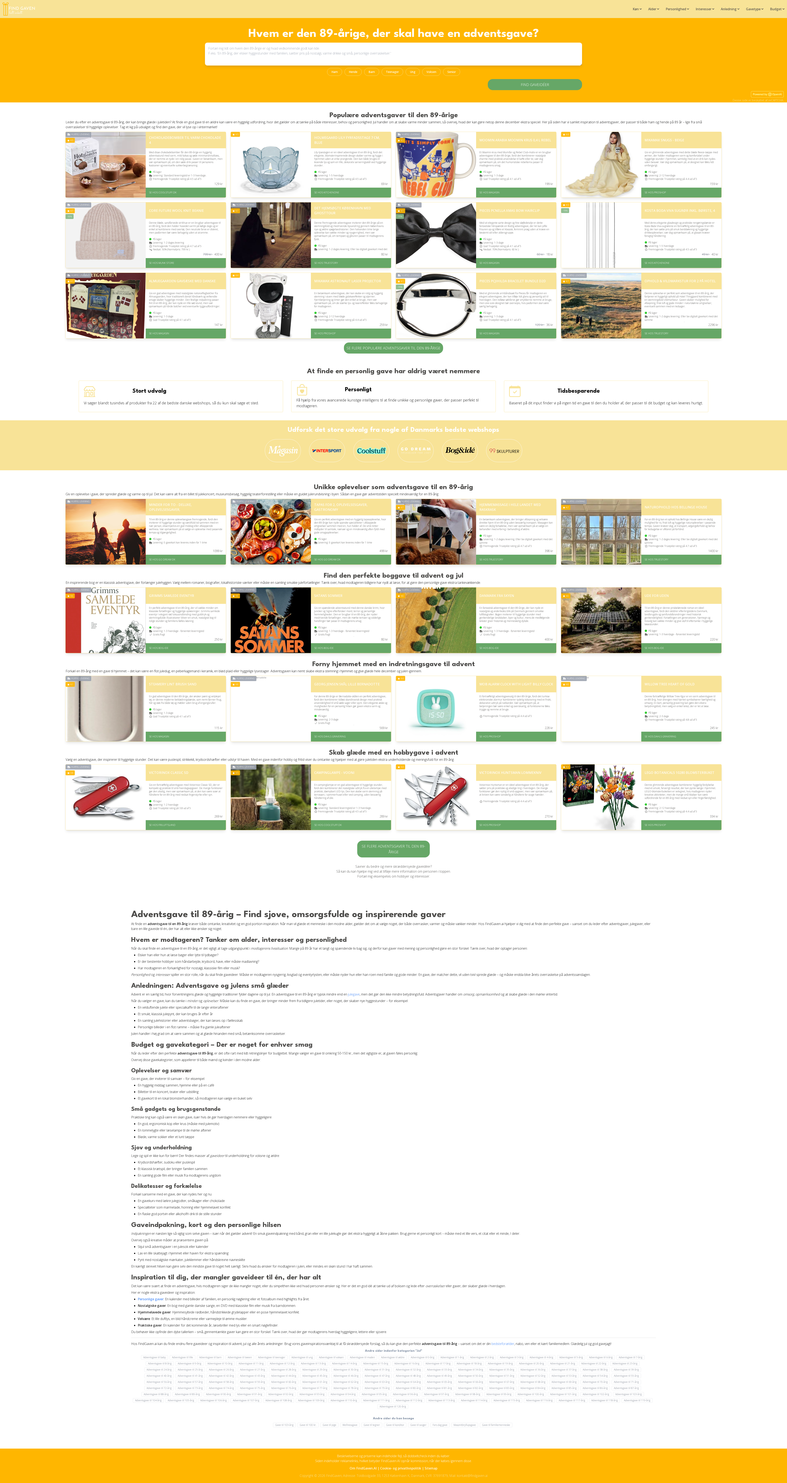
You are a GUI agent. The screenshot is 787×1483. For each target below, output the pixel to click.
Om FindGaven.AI (363, 1468)
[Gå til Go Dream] (416, 450)
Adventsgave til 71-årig (626, 1382)
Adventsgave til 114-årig (474, 1400)
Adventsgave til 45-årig (314, 1376)
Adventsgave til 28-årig (283, 1369)
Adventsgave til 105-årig (181, 1400)
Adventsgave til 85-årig (564, 1388)
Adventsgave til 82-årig (470, 1388)
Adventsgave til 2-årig (482, 1357)
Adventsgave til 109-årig (311, 1400)
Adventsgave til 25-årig (190, 1369)
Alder (652, 9)
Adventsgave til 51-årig (501, 1376)
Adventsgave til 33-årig (439, 1369)
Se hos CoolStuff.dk (162, 192)
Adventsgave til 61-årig (314, 1382)
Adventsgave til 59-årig (252, 1382)
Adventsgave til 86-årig (595, 1388)
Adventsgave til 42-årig (221, 1376)
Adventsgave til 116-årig (539, 1400)
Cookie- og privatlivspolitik (400, 1468)
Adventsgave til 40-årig (159, 1376)
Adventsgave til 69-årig (564, 1382)
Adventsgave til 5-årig (571, 1357)
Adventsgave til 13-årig (313, 1363)
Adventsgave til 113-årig (441, 1400)
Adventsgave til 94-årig (343, 1394)
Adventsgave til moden (362, 1357)
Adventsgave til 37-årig (564, 1369)
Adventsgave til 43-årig (252, 1376)
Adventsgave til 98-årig (467, 1394)
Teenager (392, 72)
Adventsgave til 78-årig (345, 1388)
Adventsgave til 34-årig (470, 1369)
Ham (334, 72)
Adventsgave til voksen (331, 1357)
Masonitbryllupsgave (465, 1425)
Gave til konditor (395, 1425)
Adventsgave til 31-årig (377, 1369)
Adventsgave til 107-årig (246, 1400)
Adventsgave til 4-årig (541, 1357)
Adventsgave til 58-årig (221, 1382)
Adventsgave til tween (240, 1357)
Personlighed (676, 9)
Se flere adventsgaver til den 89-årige (393, 849)
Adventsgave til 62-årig (345, 1382)
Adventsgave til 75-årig (252, 1388)
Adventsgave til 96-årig (405, 1394)
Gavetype (753, 9)
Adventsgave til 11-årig (251, 1363)
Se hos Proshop (655, 192)
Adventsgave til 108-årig (278, 1400)
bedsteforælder (502, 1343)
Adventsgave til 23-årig (624, 1363)
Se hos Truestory (326, 263)
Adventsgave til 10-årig (219, 1363)
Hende (353, 72)
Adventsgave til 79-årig (377, 1388)
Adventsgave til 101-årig (563, 1394)
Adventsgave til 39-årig (626, 1369)
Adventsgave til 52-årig (532, 1376)
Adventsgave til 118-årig (604, 1400)
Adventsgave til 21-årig (562, 1363)
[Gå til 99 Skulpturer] (504, 450)
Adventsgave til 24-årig (159, 1369)
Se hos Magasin (489, 192)
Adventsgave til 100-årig (530, 1394)
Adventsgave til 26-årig (221, 1369)
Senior (451, 72)
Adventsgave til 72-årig (159, 1388)
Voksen (431, 72)
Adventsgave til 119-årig (637, 1400)
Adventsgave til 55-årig (626, 1376)
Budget (776, 9)
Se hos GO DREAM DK (162, 559)
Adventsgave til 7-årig (630, 1357)
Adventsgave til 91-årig (249, 1394)
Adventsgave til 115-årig (507, 1400)
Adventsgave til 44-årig (283, 1376)
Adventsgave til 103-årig (628, 1394)
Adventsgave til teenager (271, 1357)
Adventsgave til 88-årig (156, 1394)
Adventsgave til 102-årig (596, 1394)
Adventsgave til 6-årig (601, 1357)
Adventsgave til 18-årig (469, 1363)
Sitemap (431, 1468)
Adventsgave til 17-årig (437, 1363)
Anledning (729, 9)
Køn (636, 9)
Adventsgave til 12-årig (282, 1363)
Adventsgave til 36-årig (532, 1369)
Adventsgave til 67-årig (501, 1382)
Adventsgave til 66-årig (470, 1382)
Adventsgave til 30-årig (345, 1369)
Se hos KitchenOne (326, 192)
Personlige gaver (151, 1299)
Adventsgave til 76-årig (283, 1388)
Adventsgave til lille (182, 1357)
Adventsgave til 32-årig (408, 1369)
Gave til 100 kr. (308, 1425)
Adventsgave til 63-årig (377, 1382)
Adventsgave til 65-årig (439, 1382)
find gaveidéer (535, 84)
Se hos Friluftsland (162, 825)
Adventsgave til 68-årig (532, 1382)
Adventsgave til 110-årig (344, 1400)
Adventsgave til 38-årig (595, 1369)
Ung (412, 72)
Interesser (703, 9)
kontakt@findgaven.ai (472, 1475)
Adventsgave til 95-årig (374, 1394)
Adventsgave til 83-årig (501, 1388)
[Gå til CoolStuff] (371, 450)
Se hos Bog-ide (158, 648)
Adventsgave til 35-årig (501, 1369)
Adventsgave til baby (154, 1357)
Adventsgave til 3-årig (511, 1357)
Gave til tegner (372, 1425)
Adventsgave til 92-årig (280, 1394)
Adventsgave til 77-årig (314, 1388)
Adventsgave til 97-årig (436, 1394)
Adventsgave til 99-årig (498, 1394)
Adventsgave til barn (210, 1357)
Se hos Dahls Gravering (330, 736)
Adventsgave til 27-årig (252, 1369)
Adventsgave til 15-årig (375, 1363)
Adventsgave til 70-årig (595, 1382)
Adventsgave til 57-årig (190, 1382)
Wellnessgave (349, 1425)
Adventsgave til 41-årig (190, 1376)
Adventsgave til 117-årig (572, 1400)
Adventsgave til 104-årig (148, 1400)
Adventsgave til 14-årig (344, 1363)
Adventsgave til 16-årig (406, 1363)
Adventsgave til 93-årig (311, 1394)
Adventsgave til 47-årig (377, 1376)
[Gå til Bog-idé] (460, 450)
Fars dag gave (440, 1425)
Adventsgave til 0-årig (422, 1357)
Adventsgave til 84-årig (532, 1388)
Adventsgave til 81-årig (439, 1388)
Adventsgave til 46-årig (345, 1376)
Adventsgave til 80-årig (408, 1388)
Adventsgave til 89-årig (187, 1394)
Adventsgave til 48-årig (408, 1376)
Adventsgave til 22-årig (593, 1363)
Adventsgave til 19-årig (500, 1363)
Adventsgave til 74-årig (221, 1388)
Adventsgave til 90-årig (218, 1394)
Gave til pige (329, 1425)
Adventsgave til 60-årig (283, 1382)
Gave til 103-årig (284, 1425)
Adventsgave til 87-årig (626, 1388)
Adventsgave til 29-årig (314, 1369)
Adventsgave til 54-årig (595, 1376)
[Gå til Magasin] (283, 450)
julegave (354, 994)
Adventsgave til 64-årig (408, 1382)
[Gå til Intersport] (327, 450)
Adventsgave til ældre (393, 1357)
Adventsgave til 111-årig (376, 1400)
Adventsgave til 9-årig (189, 1363)
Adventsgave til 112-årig (409, 1400)
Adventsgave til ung (302, 1357)
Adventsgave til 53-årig (564, 1376)
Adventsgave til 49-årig (439, 1376)
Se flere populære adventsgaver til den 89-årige (393, 348)
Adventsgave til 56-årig (159, 1382)
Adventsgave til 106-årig (213, 1400)
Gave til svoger (418, 1425)
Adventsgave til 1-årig (452, 1357)
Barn (371, 72)
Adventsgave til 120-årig (393, 1406)
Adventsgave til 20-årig (531, 1363)
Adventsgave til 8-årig (160, 1363)
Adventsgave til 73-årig (190, 1388)
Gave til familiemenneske (496, 1425)
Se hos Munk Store (161, 263)
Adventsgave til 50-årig (470, 1376)
